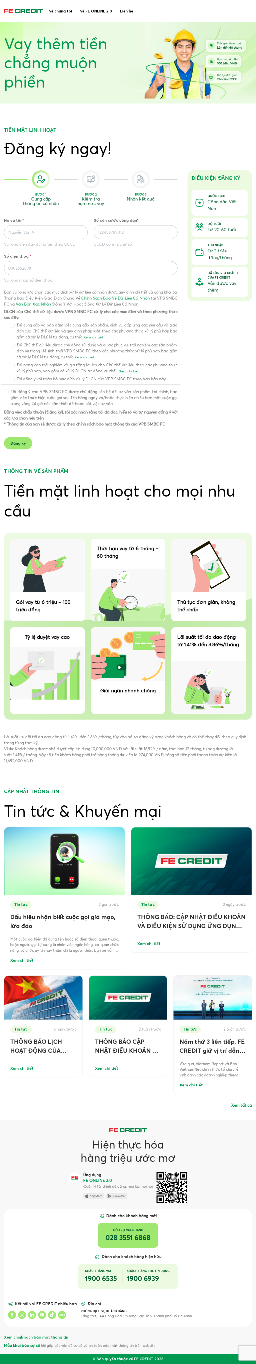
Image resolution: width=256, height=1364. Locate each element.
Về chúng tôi (60, 11)
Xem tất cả (241, 1105)
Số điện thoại (17, 256)
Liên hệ (126, 11)
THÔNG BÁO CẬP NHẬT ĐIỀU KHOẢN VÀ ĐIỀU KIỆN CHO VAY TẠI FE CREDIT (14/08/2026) (127, 1046)
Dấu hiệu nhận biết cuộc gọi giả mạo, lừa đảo (63, 921)
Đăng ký (18, 443)
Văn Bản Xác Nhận (33, 304)
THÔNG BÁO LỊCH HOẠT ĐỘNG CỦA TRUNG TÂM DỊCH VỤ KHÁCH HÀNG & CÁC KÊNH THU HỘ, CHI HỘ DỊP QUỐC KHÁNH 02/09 (43, 1046)
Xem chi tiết (93, 337)
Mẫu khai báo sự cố (22, 1345)
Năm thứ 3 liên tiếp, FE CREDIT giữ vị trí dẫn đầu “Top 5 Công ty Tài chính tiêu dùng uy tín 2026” (212, 1046)
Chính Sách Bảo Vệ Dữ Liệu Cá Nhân (115, 298)
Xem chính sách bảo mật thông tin (36, 1337)
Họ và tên (14, 220)
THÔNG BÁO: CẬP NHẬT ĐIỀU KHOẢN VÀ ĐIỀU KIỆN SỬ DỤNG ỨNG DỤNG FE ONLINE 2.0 (191, 922)
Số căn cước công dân (116, 220)
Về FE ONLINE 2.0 (96, 11)
